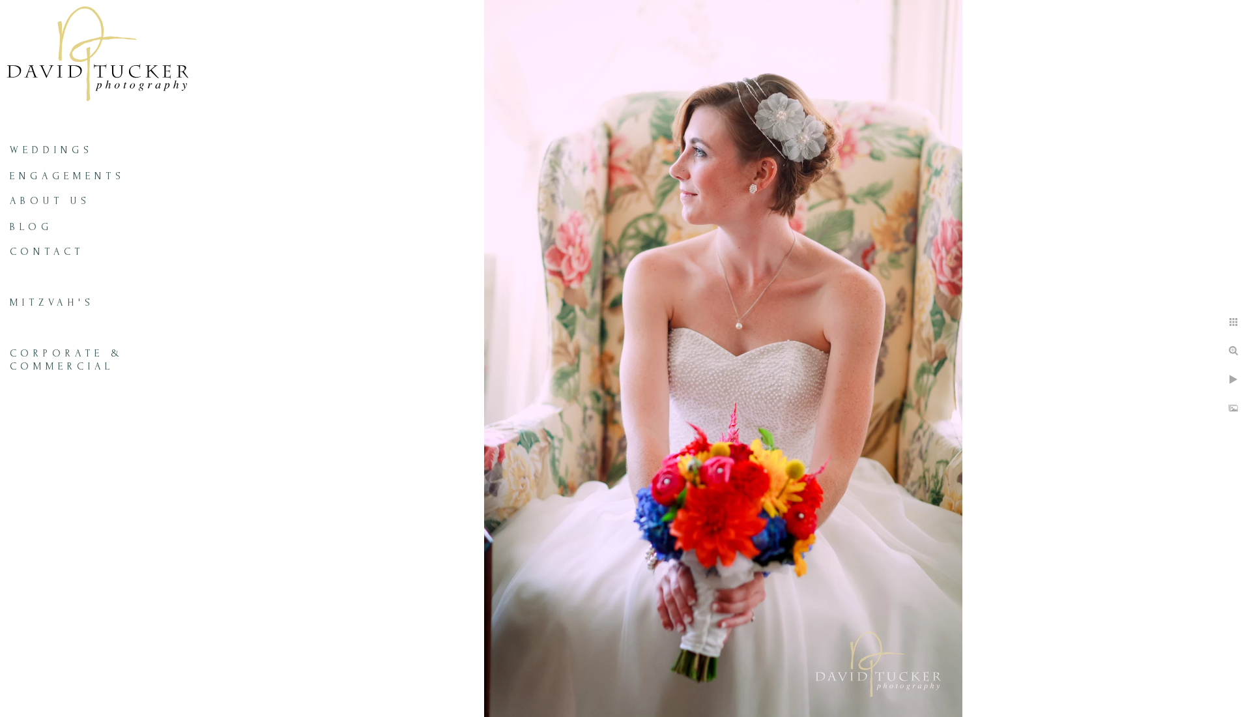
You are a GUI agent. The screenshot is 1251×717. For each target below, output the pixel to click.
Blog (31, 227)
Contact (47, 251)
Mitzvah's (52, 302)
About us (50, 201)
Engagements (67, 176)
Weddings (51, 150)
